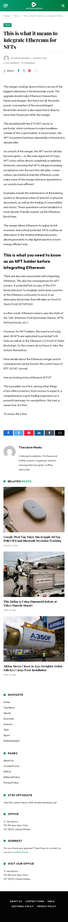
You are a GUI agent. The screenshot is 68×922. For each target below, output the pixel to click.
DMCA (7, 771)
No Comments (12, 63)
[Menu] (5, 6)
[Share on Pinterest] (29, 71)
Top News (9, 707)
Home (7, 702)
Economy (9, 718)
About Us (9, 760)
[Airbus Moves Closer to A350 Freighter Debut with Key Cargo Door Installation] (34, 639)
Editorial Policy (12, 777)
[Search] (63, 6)
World (7, 713)
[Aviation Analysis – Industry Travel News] (34, 5)
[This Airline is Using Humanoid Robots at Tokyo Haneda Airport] (34, 574)
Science (8, 724)
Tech (7, 25)
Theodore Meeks (22, 58)
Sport (7, 735)
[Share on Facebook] (18, 71)
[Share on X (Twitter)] (24, 71)
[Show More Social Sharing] (36, 71)
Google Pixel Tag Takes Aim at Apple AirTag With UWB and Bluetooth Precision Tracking (32, 539)
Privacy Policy (11, 782)
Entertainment (12, 740)
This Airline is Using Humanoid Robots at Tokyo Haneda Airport (29, 603)
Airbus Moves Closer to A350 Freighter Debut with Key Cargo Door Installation (32, 668)
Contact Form (11, 766)
